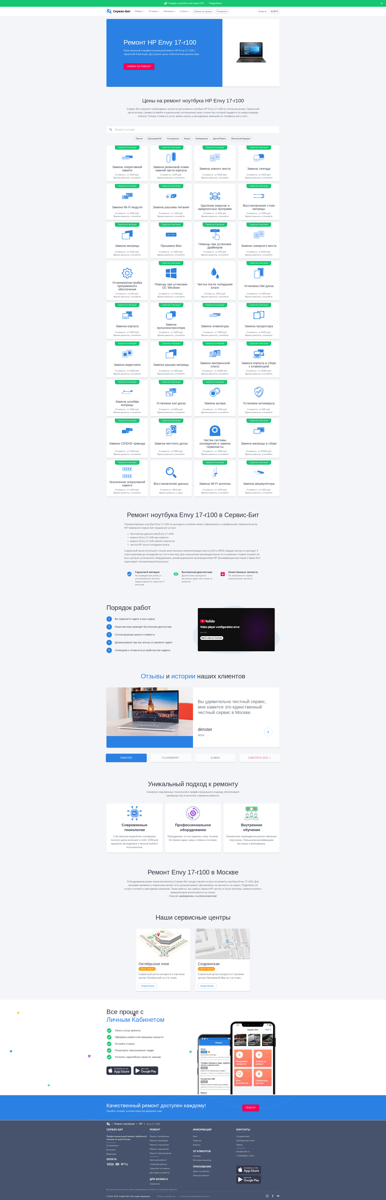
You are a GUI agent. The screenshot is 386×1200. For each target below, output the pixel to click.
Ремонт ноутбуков (159, 1140)
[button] (274, 11)
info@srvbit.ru (243, 1151)
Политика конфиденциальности (195, 1196)
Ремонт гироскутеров (160, 1153)
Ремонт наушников (159, 1149)
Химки (239, 1145)
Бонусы (263, 11)
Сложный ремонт (158, 1164)
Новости (197, 1140)
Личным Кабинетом (135, 1020)
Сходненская (243, 1136)
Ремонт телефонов (159, 1136)
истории (183, 676)
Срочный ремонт (158, 1160)
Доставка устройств (159, 1172)
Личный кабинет (201, 1175)
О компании (112, 1145)
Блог (195, 1136)
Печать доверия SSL (166, 1196)
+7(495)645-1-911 (245, 1156)
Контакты (111, 1150)
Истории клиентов (202, 1160)
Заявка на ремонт (203, 11)
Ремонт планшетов (159, 1145)
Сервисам (155, 1184)
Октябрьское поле (245, 1140)
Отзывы (152, 676)
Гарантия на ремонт (160, 1168)
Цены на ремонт (201, 1171)
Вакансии (111, 1154)
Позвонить (222, 11)
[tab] (126, 758)
